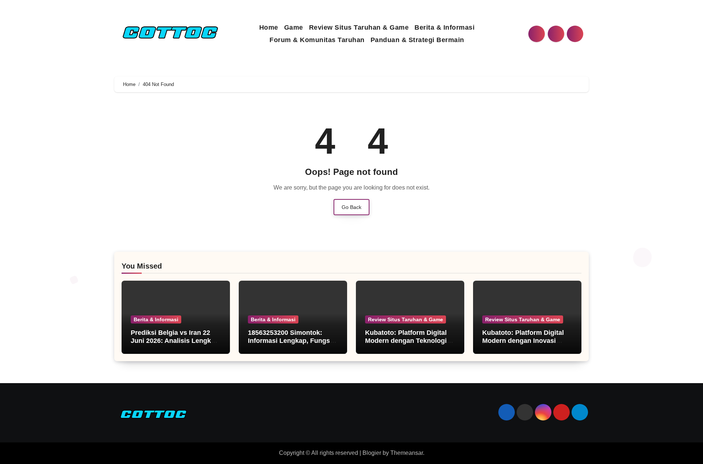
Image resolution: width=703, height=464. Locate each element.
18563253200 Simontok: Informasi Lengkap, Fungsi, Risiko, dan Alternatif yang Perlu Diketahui (291, 344)
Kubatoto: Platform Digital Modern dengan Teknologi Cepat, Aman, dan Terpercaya (406, 344)
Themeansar (406, 453)
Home (268, 27)
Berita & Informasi (444, 27)
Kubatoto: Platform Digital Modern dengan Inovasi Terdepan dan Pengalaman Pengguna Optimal (524, 344)
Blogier (371, 453)
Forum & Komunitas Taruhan (317, 40)
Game (293, 27)
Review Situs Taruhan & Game (359, 27)
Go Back (351, 207)
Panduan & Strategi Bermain (417, 40)
